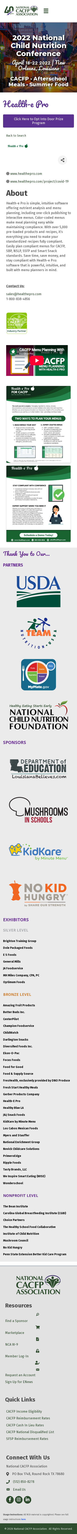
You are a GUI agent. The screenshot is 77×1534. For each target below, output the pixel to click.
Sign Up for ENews (19, 1382)
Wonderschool (13, 1183)
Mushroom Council (15, 1240)
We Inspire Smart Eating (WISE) (24, 1176)
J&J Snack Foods (14, 1115)
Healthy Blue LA (13, 1108)
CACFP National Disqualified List (30, 1432)
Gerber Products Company (21, 1094)
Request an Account (20, 1375)
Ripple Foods (12, 1162)
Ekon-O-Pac (11, 1053)
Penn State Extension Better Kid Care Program (34, 1254)
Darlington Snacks (15, 1039)
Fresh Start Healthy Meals (20, 1087)
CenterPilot (11, 1019)
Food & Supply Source (18, 1074)
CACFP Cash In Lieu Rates (25, 1425)
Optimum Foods (14, 982)
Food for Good (13, 1067)
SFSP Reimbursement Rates (27, 1439)
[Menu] (46, 11)
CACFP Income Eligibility (24, 1411)
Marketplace (14, 1333)
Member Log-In (17, 1356)
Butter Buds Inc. (14, 1012)
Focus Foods (11, 1060)
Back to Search (16, 135)
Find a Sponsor (16, 1321)
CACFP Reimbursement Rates (28, 1418)
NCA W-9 (11, 1344)
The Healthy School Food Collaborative (29, 1227)
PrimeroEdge (12, 1156)
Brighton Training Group (19, 941)
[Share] (62, 160)
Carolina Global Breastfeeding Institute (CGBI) (34, 1213)
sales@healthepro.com (23, 294)
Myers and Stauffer (16, 1135)
